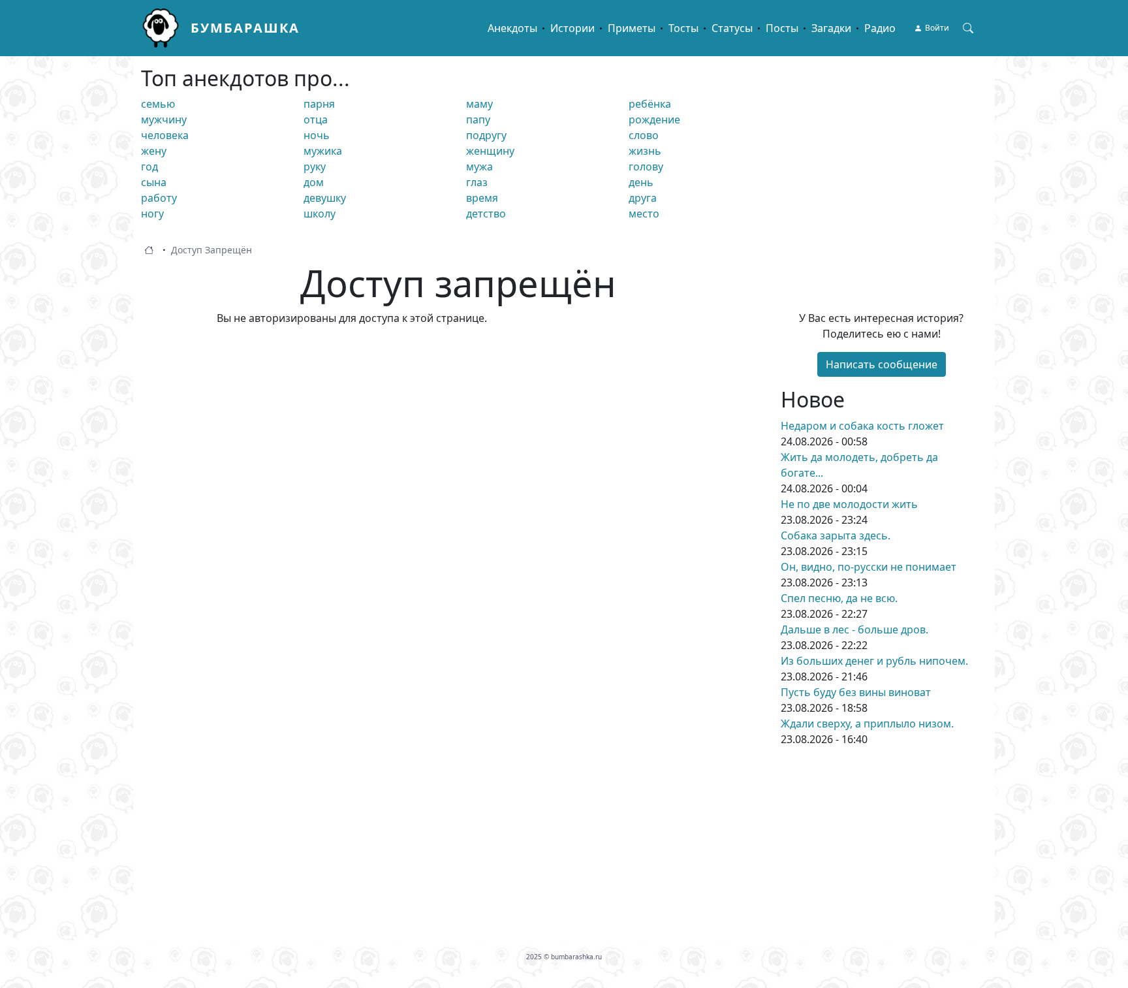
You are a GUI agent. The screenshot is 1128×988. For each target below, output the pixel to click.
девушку (325, 198)
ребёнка (650, 104)
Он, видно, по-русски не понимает (868, 567)
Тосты (683, 28)
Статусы (732, 28)
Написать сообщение (881, 364)
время (482, 198)
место (644, 213)
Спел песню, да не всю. (839, 598)
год (149, 166)
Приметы (631, 28)
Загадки (831, 28)
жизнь (645, 151)
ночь (317, 135)
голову (646, 166)
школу (320, 213)
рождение (654, 119)
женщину (490, 151)
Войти (937, 27)
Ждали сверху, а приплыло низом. (867, 723)
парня (319, 104)
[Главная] (166, 28)
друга (643, 198)
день (641, 182)
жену (153, 151)
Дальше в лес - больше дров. (854, 629)
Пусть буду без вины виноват (856, 692)
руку (315, 166)
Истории (572, 28)
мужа (479, 166)
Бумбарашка (245, 28)
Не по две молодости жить (849, 504)
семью (158, 104)
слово (644, 135)
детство (486, 213)
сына (153, 182)
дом (314, 182)
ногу (152, 213)
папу (478, 119)
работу (159, 198)
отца (316, 119)
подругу (486, 135)
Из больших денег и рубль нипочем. (874, 661)
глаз (477, 182)
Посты (782, 28)
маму (479, 104)
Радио (880, 28)
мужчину (164, 119)
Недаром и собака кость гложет (862, 426)
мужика (323, 151)
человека (165, 135)
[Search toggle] (968, 28)
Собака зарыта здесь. (835, 535)
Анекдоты (512, 28)
